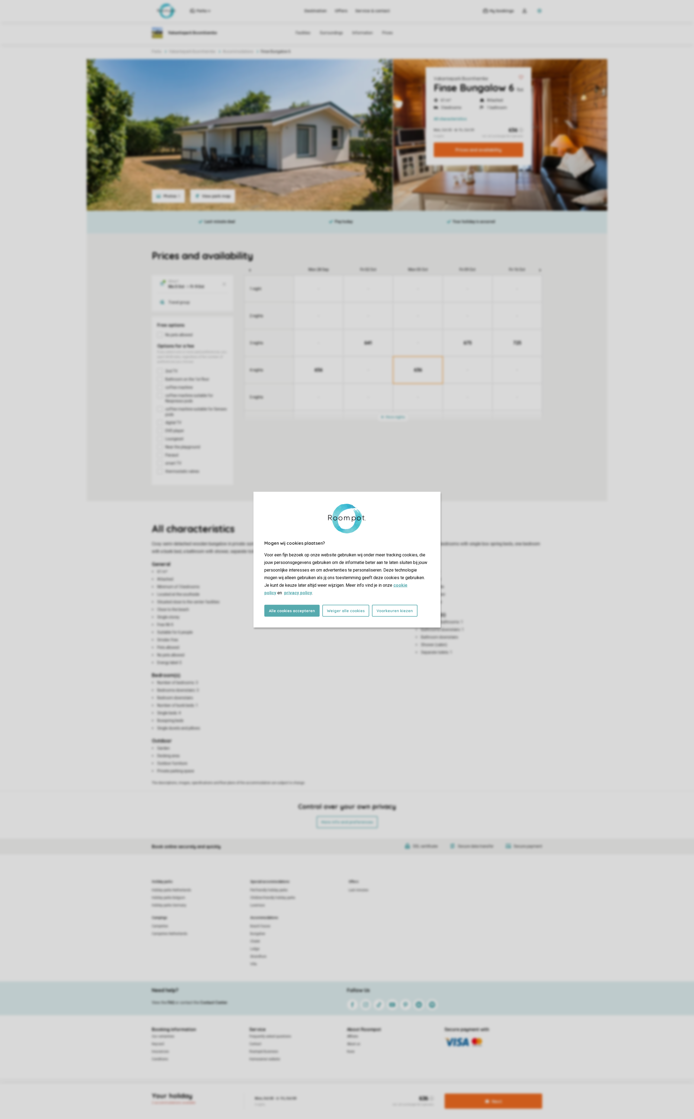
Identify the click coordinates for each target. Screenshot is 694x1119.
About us (353, 1044)
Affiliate (352, 1036)
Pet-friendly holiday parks (269, 890)
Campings (159, 918)
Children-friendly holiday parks (272, 898)
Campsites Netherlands (169, 934)
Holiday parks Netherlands (171, 890)
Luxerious (257, 905)
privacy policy (298, 592)
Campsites (160, 926)
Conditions (160, 1059)
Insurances (160, 1051)
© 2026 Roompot (386, 1093)
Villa (253, 964)
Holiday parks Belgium (168, 898)
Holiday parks (162, 882)
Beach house (260, 926)
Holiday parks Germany (169, 905)
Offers (341, 10)
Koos (351, 1051)
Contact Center (213, 1002)
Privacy (322, 1093)
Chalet (255, 941)
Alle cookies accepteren (292, 610)
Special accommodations (270, 882)
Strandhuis (258, 956)
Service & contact (372, 10)
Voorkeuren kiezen (395, 610)
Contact (255, 1044)
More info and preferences (347, 822)
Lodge (254, 949)
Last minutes (358, 890)
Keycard (158, 1044)
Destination (315, 10)
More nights (395, 417)
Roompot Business (263, 1051)
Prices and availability (478, 150)
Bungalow (257, 934)
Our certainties (163, 1036)
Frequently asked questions (270, 1036)
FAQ (171, 1002)
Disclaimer (359, 1093)
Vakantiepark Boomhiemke (461, 78)
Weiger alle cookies (346, 610)
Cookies (340, 1093)
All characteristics (450, 119)
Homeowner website (264, 1059)
